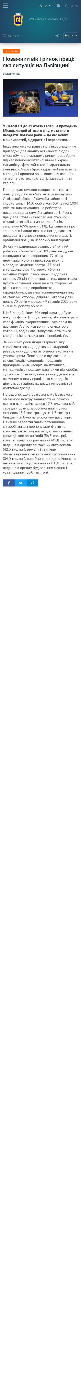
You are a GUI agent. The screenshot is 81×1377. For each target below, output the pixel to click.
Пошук (73, 6)
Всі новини (11, 51)
